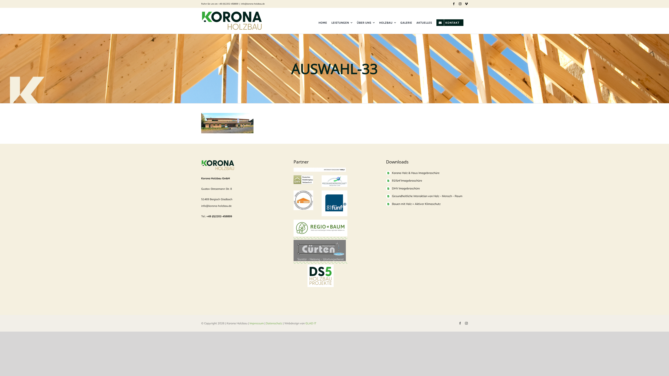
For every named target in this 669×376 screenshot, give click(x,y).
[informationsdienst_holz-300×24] (320, 169)
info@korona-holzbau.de (253, 3)
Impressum (256, 323)
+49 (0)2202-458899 (219, 216)
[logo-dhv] (303, 177)
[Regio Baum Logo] (320, 221)
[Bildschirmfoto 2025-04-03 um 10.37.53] (320, 241)
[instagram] (466, 323)
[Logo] (303, 192)
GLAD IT (311, 323)
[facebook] (460, 323)
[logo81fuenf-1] (334, 192)
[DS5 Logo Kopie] (321, 268)
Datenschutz (274, 323)
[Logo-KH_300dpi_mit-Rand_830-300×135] (334, 177)
